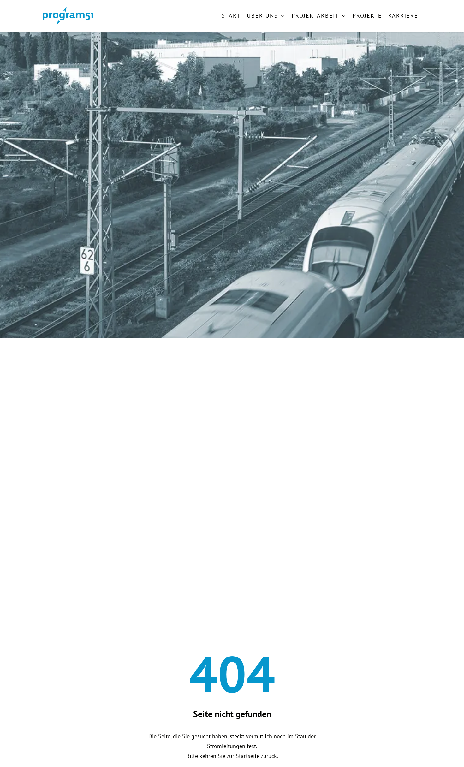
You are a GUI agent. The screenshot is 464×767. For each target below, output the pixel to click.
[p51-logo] (68, 9)
